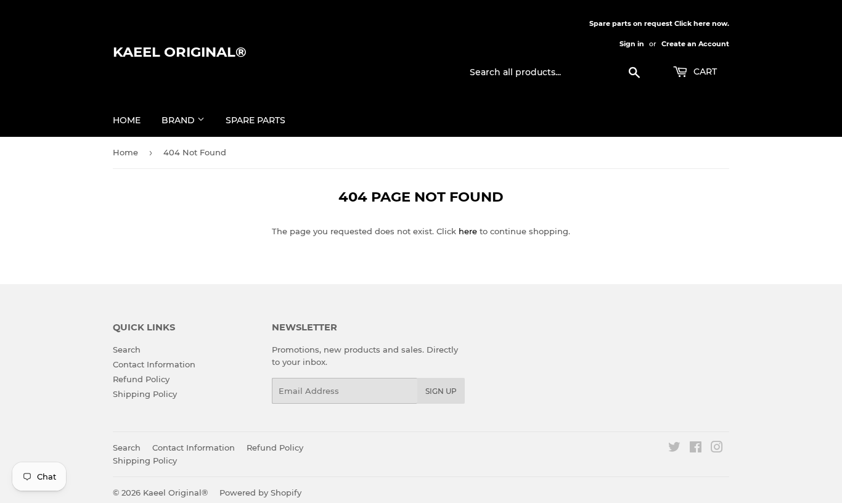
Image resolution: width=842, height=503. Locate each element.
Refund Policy (141, 379)
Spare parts (255, 120)
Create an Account (695, 43)
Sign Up (441, 391)
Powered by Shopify (260, 492)
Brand (179, 120)
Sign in (631, 43)
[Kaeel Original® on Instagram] (717, 449)
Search (127, 349)
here (468, 231)
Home (127, 120)
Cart (704, 71)
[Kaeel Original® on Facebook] (695, 449)
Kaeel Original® (180, 51)
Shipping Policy (145, 394)
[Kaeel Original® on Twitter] (674, 449)
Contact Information (154, 364)
